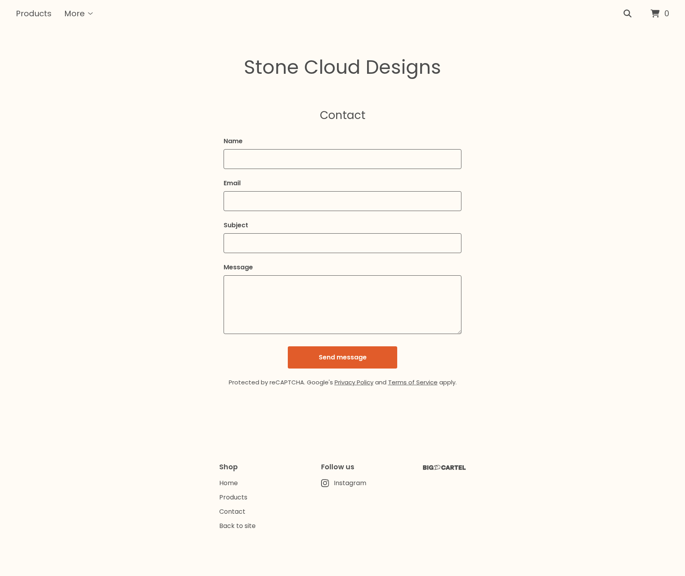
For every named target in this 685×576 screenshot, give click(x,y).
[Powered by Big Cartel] (444, 467)
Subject (236, 225)
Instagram (350, 483)
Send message (343, 357)
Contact (232, 511)
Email (232, 183)
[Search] (627, 13)
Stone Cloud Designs (342, 67)
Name (233, 141)
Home (228, 483)
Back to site (237, 525)
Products (34, 13)
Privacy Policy (354, 382)
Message (238, 267)
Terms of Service (413, 382)
